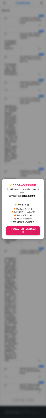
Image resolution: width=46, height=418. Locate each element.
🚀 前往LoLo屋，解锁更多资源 (23, 230)
